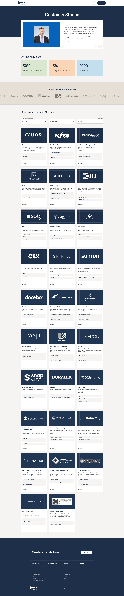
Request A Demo (86, 552)
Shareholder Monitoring (27, 158)
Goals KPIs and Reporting (84, 275)
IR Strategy (25, 156)
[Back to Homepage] (21, 3)
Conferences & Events (27, 154)
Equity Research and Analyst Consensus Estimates (60, 314)
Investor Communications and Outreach (58, 193)
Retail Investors (82, 239)
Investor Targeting (54, 155)
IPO (80, 396)
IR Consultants (82, 355)
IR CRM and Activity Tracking (84, 158)
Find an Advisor (57, 3)
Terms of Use (72, 588)
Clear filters (100, 118)
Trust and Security (56, 588)
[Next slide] (100, 46)
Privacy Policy (64, 588)
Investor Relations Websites (84, 156)
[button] (33, 3)
